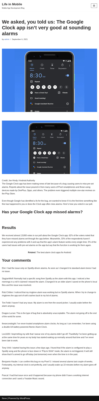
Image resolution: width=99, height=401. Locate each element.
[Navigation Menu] (94, 5)
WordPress (25, 398)
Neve (4, 398)
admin (6, 39)
